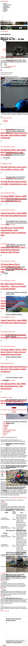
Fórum (4, 435)
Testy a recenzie (7, 5)
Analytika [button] (3, 588)
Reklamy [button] (3, 596)
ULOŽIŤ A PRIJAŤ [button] (5, 611)
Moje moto (5, 433)
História (5, 8)
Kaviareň (15, 56)
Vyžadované (5, 504)
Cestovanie (6, 6)
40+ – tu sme (21, 56)
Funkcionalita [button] (4, 573)
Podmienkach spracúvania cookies (18, 497)
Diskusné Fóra (8, 56)
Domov (2, 56)
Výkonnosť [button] (3, 581)
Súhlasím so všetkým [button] (15, 472)
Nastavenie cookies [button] (5, 472)
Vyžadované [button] (3, 502)
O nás (4, 11)
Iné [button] (1, 604)
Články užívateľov (6, 431)
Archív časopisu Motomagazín (9, 430)
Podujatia (5, 10)
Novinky (5, 3)
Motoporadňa (6, 7)
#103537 (13, 60)
